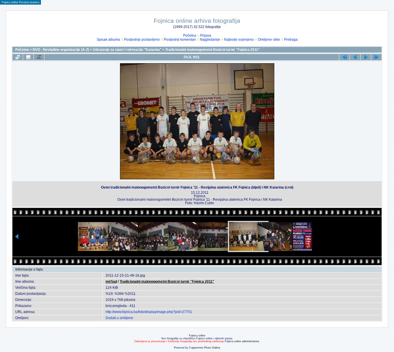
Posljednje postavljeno (142, 40)
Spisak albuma (108, 40)
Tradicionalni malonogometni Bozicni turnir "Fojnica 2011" (212, 50)
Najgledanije (210, 40)
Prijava (205, 35)
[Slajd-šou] (39, 57)
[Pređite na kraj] (376, 57)
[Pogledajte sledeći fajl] (366, 57)
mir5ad (111, 282)
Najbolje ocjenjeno (239, 40)
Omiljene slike (269, 40)
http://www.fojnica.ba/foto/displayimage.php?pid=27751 (149, 312)
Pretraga (291, 40)
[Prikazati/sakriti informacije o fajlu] (28, 57)
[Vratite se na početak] (344, 57)
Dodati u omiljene (119, 318)
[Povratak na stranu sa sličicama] (17, 57)
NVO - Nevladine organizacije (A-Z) (61, 50)
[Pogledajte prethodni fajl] (355, 57)
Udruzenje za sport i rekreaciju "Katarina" (127, 50)
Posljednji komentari (180, 40)
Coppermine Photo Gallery (204, 347)
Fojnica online (197, 335)
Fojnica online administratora (242, 341)
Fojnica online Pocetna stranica (20, 2)
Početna (189, 35)
